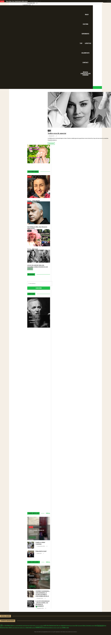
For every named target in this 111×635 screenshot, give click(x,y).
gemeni (93, 625)
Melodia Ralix (32, 317)
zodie (67, 627)
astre (17, 625)
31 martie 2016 (33, 582)
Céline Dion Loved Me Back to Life (38, 380)
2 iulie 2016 (39, 553)
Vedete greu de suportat (57, 133)
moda (21, 627)
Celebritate (30, 251)
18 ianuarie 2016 (40, 608)
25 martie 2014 (33, 413)
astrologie (25, 625)
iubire (10, 627)
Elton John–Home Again (35, 501)
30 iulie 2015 (51, 135)
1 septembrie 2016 (26, 4)
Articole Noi (31, 575)
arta (15, 625)
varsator (58, 627)
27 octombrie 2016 (34, 1)
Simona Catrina (48, 627)
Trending (2, 1)
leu (18, 627)
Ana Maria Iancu (9, 625)
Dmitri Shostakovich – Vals (36, 471)
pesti (23, 627)
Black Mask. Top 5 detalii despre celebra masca (17, 1)
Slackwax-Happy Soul (34, 441)
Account (109, 1)
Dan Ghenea (50, 625)
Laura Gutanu (15, 627)
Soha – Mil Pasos (33, 350)
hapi (96, 625)
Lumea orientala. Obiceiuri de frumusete (15, 3)
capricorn (38, 625)
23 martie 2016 (40, 598)
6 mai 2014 (32, 352)
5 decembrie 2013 (34, 443)
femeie (70, 625)
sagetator (33, 627)
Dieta (60, 625)
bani (28, 625)
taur (53, 627)
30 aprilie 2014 (33, 382)
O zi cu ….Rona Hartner (33, 200)
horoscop (100, 625)
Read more (51, 143)
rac (24, 627)
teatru (55, 627)
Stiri (49, 130)
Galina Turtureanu (86, 625)
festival (73, 625)
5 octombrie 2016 (31, 3)
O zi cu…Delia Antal (32, 249)
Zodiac (64, 627)
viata (61, 627)
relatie (27, 627)
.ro (1, 625)
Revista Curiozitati (31, 178)
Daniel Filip (55, 625)
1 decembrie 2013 (34, 473)
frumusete (80, 625)
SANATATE (39, 627)
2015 (4, 625)
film (76, 625)
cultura (41, 625)
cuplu (45, 625)
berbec (34, 625)
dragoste (63, 625)
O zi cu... (29, 230)
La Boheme (32, 320)
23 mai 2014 (32, 322)
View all (30, 268)
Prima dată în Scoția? (41, 551)
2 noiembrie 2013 (33, 503)
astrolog (20, 625)
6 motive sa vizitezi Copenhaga (13, 4)
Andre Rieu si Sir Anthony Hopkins (38, 411)
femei (67, 625)
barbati (31, 625)
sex (44, 627)
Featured (29, 176)
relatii (30, 627)
